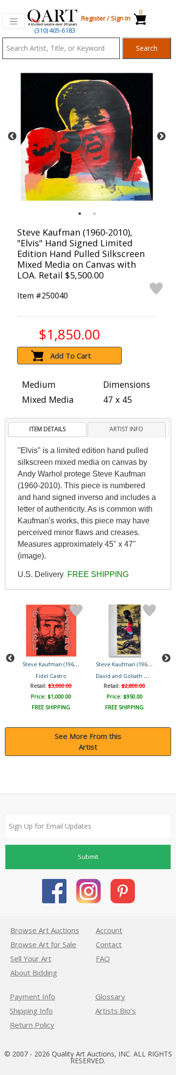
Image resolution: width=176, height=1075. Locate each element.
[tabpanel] (86, 136)
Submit (88, 856)
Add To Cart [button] (70, 355)
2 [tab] (94, 214)
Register (93, 18)
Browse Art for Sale (43, 944)
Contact (109, 944)
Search (146, 48)
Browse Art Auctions (44, 930)
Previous (12, 136)
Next (161, 136)
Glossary (110, 996)
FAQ (103, 958)
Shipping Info (31, 1010)
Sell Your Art (30, 958)
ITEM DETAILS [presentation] (47, 429)
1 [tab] (80, 214)
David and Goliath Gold (126, 675)
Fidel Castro (51, 675)
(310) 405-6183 (54, 30)
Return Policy (32, 1025)
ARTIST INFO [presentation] (126, 429)
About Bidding (33, 972)
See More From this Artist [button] (88, 741)
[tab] (47, 429)
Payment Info (32, 996)
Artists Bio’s (115, 1010)
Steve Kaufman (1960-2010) (57, 664)
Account (109, 930)
